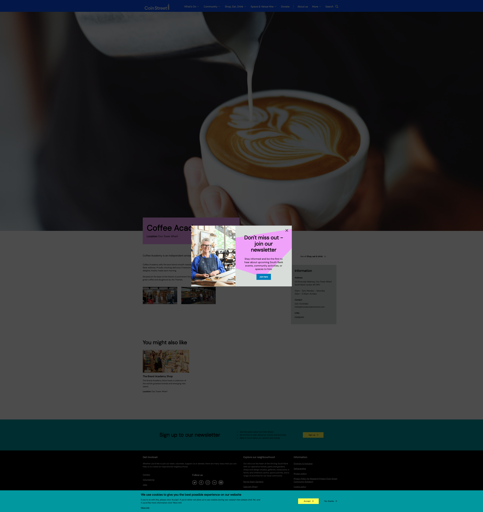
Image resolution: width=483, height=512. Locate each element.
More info (145, 508)
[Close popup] (287, 230)
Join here (263, 276)
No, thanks (329, 501)
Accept (307, 501)
